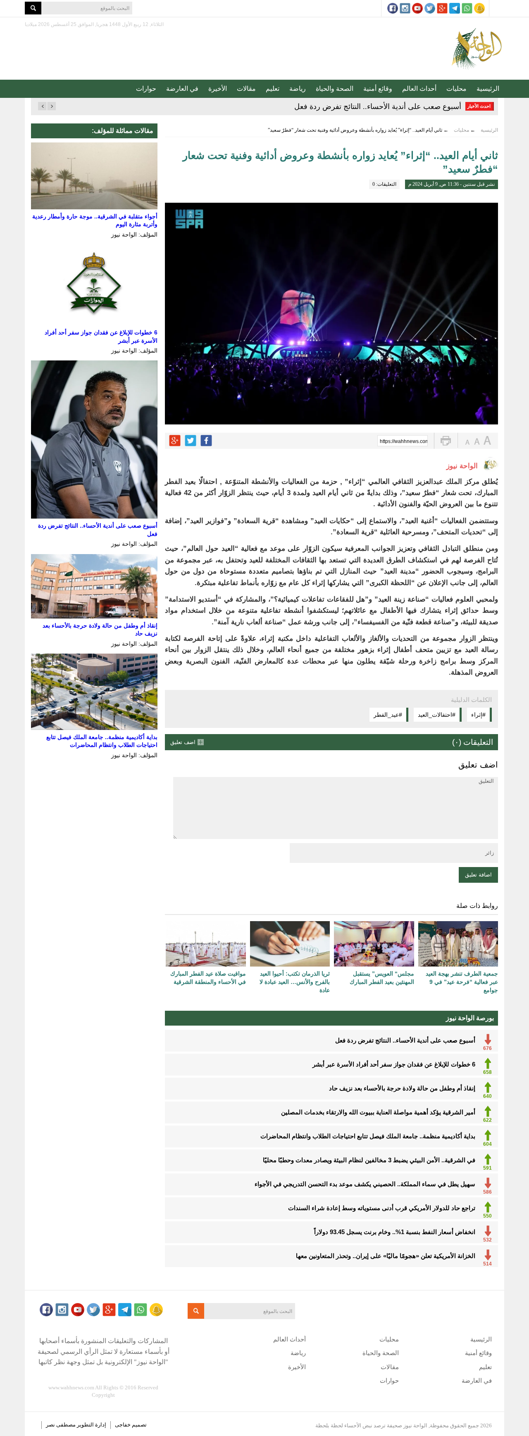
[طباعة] (446, 441)
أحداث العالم (419, 88)
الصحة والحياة (334, 88)
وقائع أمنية (377, 88)
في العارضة (182, 88)
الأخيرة (217, 88)
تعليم (272, 88)
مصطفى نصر (61, 1425)
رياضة (297, 88)
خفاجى (123, 1425)
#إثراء (478, 714)
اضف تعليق (182, 742)
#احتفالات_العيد (436, 714)
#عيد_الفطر (388, 714)
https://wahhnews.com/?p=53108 (404, 441)
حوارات (146, 88)
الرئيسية (488, 88)
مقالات (246, 88)
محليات (456, 88)
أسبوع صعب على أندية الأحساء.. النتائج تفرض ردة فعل (377, 106)
